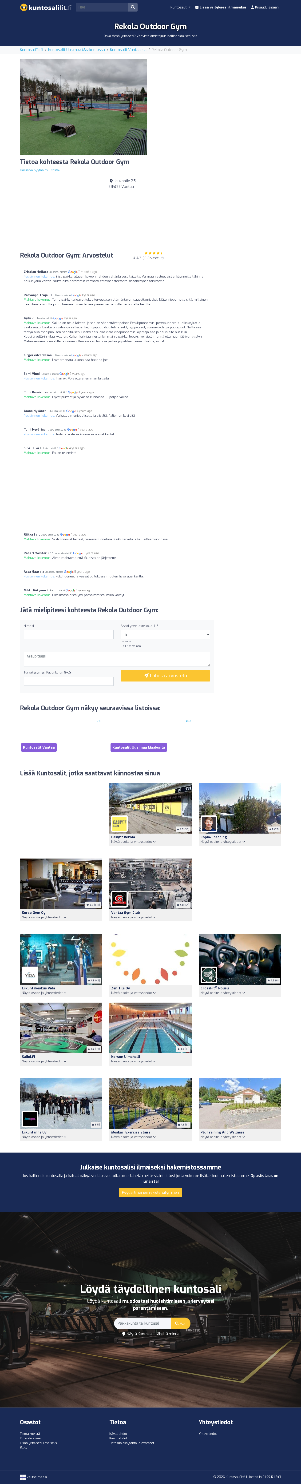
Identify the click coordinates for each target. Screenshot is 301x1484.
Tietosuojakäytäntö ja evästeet (131, 1443)
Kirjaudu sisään (266, 7)
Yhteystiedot (208, 1434)
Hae (182, 1323)
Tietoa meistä (30, 1434)
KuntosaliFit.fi (31, 49)
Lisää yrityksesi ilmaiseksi (222, 7)
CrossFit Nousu (215, 988)
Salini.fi (28, 1057)
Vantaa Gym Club (125, 913)
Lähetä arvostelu (168, 676)
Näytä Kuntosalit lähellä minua (152, 1333)
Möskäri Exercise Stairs (130, 1132)
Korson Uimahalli (125, 1057)
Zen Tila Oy (120, 988)
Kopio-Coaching (214, 837)
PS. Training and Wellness (223, 1132)
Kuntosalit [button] (179, 7)
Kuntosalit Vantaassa (128, 49)
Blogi (23, 1447)
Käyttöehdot (118, 1434)
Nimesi (29, 626)
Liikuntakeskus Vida (38, 988)
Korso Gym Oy (33, 913)
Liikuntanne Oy (34, 1132)
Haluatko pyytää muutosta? (40, 170)
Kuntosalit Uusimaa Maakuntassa (76, 49)
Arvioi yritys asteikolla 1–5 (139, 626)
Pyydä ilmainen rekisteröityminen (150, 1192)
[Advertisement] (217, 92)
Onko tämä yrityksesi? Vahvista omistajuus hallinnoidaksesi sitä (150, 36)
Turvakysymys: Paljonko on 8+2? (47, 672)
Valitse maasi (36, 1477)
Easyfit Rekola (123, 837)
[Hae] (133, 7)
